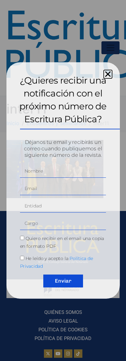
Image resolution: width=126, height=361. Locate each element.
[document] (63, 180)
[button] (108, 74)
